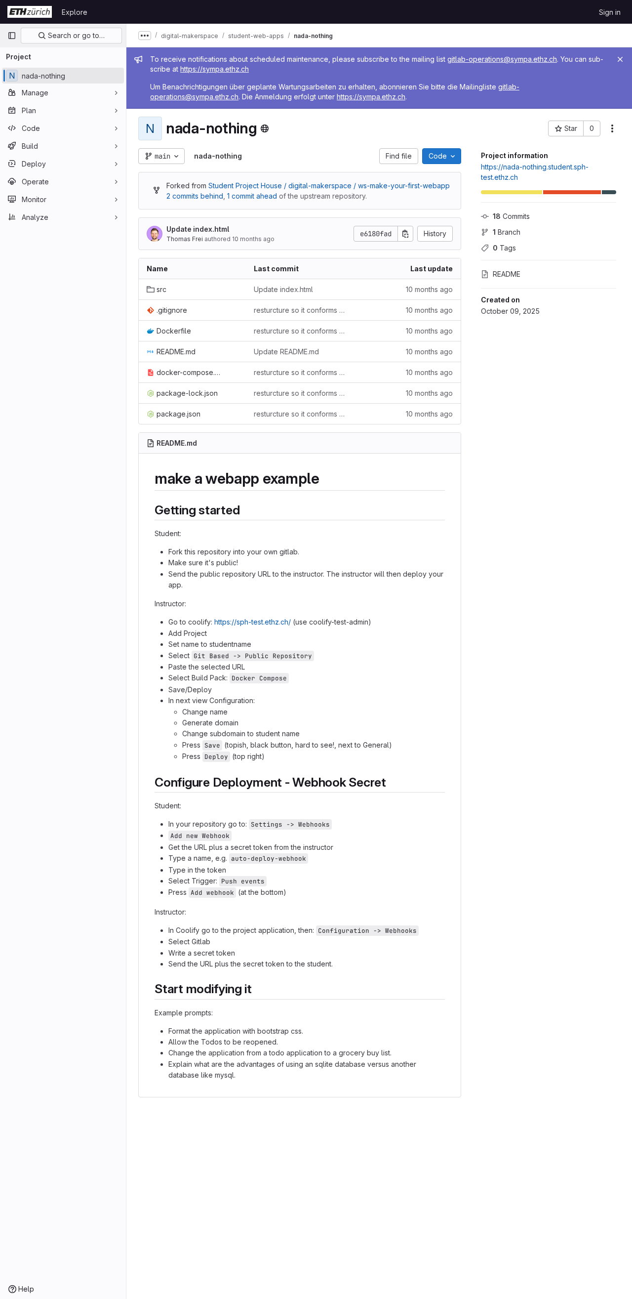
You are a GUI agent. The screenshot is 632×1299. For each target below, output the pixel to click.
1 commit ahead (252, 196)
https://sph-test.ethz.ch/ (252, 622)
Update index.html (197, 229)
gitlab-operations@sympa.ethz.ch (502, 59)
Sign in (610, 12)
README (506, 274)
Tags (504, 248)
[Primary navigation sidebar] (12, 35)
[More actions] (612, 128)
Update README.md (286, 351)
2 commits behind (194, 196)
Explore (74, 12)
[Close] (620, 59)
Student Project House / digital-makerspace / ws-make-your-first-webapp (329, 185)
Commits (511, 216)
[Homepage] (29, 12)
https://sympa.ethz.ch (214, 69)
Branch (506, 232)
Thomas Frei (184, 239)
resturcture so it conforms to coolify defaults (299, 310)
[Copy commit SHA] (405, 234)
